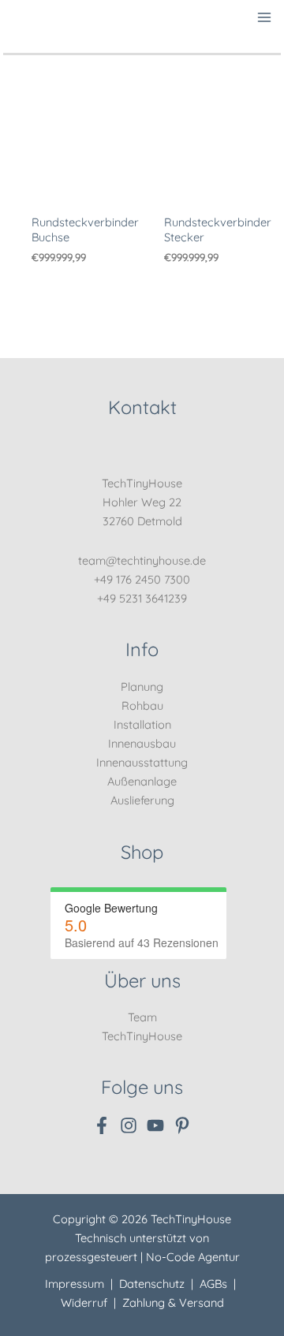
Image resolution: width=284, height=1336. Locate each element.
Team (142, 1016)
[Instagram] (128, 1125)
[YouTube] (155, 1125)
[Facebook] (101, 1125)
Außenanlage (142, 781)
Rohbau (142, 705)
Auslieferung (142, 800)
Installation (142, 724)
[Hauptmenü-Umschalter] (265, 17)
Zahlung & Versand (173, 1302)
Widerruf (84, 1302)
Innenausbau (142, 743)
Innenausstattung (142, 762)
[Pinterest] (182, 1125)
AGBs (213, 1283)
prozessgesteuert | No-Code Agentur (142, 1256)
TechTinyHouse (142, 1035)
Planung (142, 686)
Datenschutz (152, 1283)
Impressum (74, 1283)
